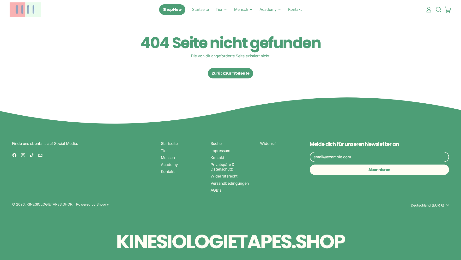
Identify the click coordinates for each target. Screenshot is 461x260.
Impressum (220, 150)
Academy (169, 164)
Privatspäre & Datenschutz (222, 166)
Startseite (200, 9)
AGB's (216, 190)
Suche (216, 143)
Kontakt (295, 9)
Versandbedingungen (230, 183)
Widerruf (268, 143)
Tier (164, 150)
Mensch (168, 157)
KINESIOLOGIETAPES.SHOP (49, 204)
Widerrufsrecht (224, 176)
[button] (438, 9)
